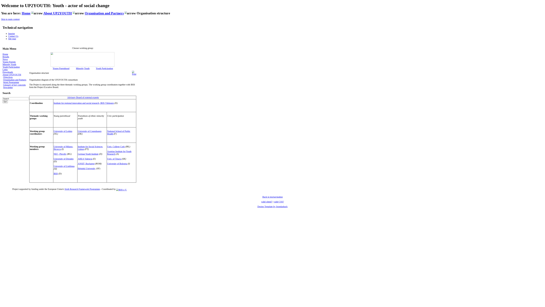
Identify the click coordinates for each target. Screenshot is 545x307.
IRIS (56, 173)
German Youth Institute (88, 154)
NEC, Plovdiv (60, 154)
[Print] (134, 72)
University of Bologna (117, 163)
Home (26, 13)
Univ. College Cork (116, 146)
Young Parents (9, 62)
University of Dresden (64, 159)
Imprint (11, 33)
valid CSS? (279, 202)
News (5, 59)
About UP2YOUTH (57, 13)
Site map (12, 39)
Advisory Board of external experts (83, 97)
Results (6, 57)
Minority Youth (9, 64)
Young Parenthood (61, 68)
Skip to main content (10, 19)
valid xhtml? (266, 202)
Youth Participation (11, 67)
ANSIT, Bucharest (86, 163)
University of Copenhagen (89, 131)
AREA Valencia (85, 159)
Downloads (8, 72)
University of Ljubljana (64, 166)
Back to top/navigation (272, 197)
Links (5, 69)
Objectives (8, 77)
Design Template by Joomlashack (272, 206)
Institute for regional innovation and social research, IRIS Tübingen (84, 103)
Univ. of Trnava (114, 159)
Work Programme (11, 82)
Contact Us (13, 36)
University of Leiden (63, 131)
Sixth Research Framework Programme (82, 189)
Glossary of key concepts (14, 85)
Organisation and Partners (104, 13)
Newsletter (8, 87)
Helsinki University (86, 168)
